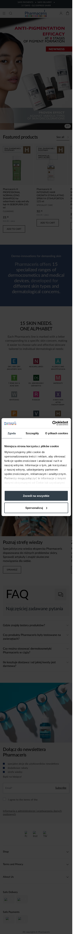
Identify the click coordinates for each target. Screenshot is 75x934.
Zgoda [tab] (12, 433)
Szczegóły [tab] (32, 433)
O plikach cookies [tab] (56, 433)
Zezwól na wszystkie (36, 495)
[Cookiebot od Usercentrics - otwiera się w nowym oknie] (52, 423)
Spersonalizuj (34, 507)
